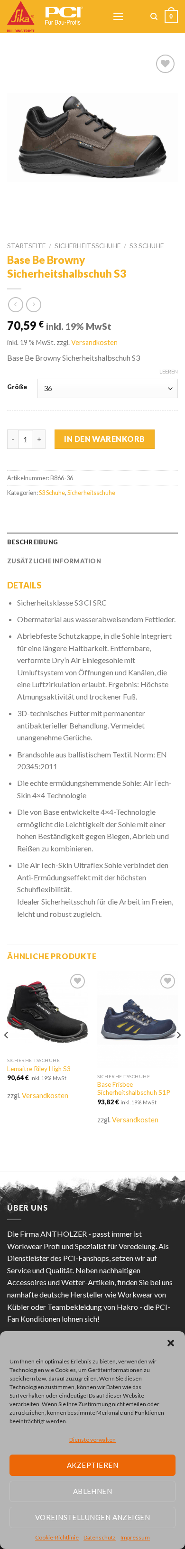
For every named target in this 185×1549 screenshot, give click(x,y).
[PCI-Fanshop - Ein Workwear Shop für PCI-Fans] (52, 16)
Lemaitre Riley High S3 (39, 1069)
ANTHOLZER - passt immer (86, 1233)
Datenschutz (99, 1537)
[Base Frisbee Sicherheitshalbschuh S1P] (137, 1019)
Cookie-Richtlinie (57, 1537)
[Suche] (153, 17)
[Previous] (6, 1054)
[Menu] (118, 16)
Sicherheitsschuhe (87, 246)
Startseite (26, 246)
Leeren (168, 371)
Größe (17, 387)
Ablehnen (92, 1491)
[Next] (178, 1054)
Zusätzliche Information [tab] (54, 561)
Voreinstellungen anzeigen (92, 1517)
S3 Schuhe (147, 246)
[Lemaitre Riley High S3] (47, 1011)
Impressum (135, 1537)
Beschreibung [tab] (32, 542)
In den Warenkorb (104, 438)
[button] (171, 1343)
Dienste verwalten (92, 1439)
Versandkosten (94, 342)
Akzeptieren (92, 1465)
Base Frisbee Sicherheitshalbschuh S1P (133, 1089)
